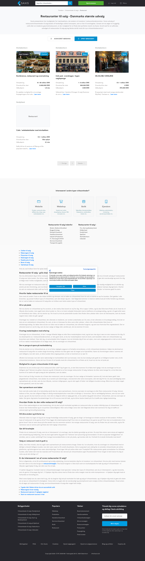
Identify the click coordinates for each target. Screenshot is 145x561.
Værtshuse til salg (27, 265)
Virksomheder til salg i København (29, 527)
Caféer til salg (26, 251)
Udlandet (83, 239)
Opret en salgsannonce (88, 544)
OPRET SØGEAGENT (87, 39)
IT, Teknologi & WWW (57, 239)
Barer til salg (25, 262)
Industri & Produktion (56, 236)
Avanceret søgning (62, 39)
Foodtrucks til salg (27, 260)
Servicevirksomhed (56, 241)
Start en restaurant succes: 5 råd (32, 494)
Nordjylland (83, 232)
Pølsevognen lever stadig (29, 490)
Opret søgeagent (69, 544)
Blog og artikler (107, 544)
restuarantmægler (49, 464)
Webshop (55, 511)
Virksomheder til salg (71, 10)
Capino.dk (121, 544)
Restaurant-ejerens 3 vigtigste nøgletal (34, 492)
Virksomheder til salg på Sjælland (28, 523)
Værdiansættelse (82, 514)
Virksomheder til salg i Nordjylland (29, 511)
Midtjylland (83, 230)
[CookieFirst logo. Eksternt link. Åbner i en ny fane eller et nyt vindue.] (50, 271)
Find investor (81, 535)
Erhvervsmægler (82, 521)
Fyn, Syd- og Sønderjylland (88, 228)
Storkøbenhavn (84, 236)
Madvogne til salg (27, 258)
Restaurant (55, 528)
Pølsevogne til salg (27, 253)
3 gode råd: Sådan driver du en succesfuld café (38, 487)
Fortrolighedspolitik (89, 269)
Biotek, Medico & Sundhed (58, 228)
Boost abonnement (83, 511)
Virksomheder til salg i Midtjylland (29, 514)
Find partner (81, 528)
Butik (53, 524)
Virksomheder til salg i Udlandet (28, 530)
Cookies (55, 544)
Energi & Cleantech (56, 232)
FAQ (34, 544)
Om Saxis (44, 544)
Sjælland (82, 234)
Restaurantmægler (83, 524)
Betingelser (24, 544)
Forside (60, 10)
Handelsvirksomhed (56, 234)
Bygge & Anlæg (54, 230)
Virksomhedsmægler (83, 518)
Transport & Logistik (56, 243)
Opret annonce (91, 3)
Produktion (55, 514)
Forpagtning (81, 531)
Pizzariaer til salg (27, 255)
